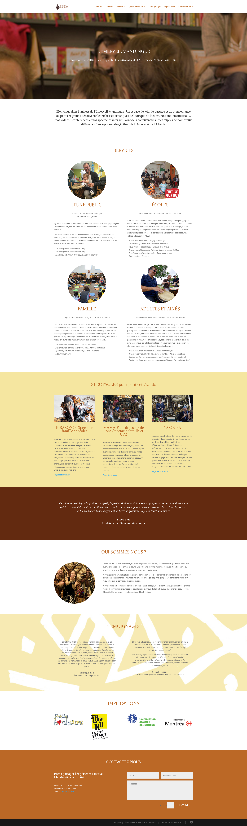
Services (109, 7)
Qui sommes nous (137, 7)
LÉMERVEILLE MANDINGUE (135, 822)
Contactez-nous (185, 7)
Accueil (99, 7)
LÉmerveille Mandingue (170, 822)
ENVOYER (184, 805)
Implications (169, 7)
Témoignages (154, 7)
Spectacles (120, 7)
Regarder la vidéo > (111, 475)
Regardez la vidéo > (62, 475)
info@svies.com (68, 791)
